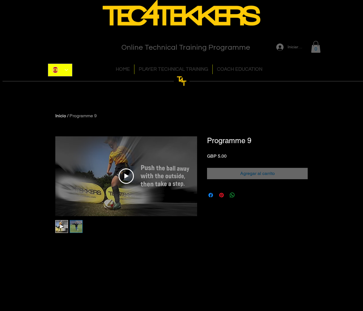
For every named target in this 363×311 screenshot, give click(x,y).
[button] (316, 47)
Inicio (60, 115)
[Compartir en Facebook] (210, 195)
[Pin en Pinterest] (221, 195)
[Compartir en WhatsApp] (232, 195)
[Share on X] (243, 195)
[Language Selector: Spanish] (60, 70)
